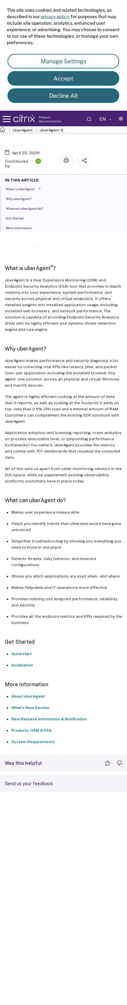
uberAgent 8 (52, 130)
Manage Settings (63, 61)
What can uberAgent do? (24, 208)
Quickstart (21, 653)
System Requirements (33, 741)
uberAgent (23, 130)
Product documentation (50, 119)
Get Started (15, 218)
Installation (22, 665)
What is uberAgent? (23, 189)
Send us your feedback (29, 783)
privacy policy (55, 16)
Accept (63, 78)
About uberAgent (28, 696)
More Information (19, 228)
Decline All (63, 95)
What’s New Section (30, 707)
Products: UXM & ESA (31, 730)
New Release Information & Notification (49, 719)
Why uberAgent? (19, 199)
